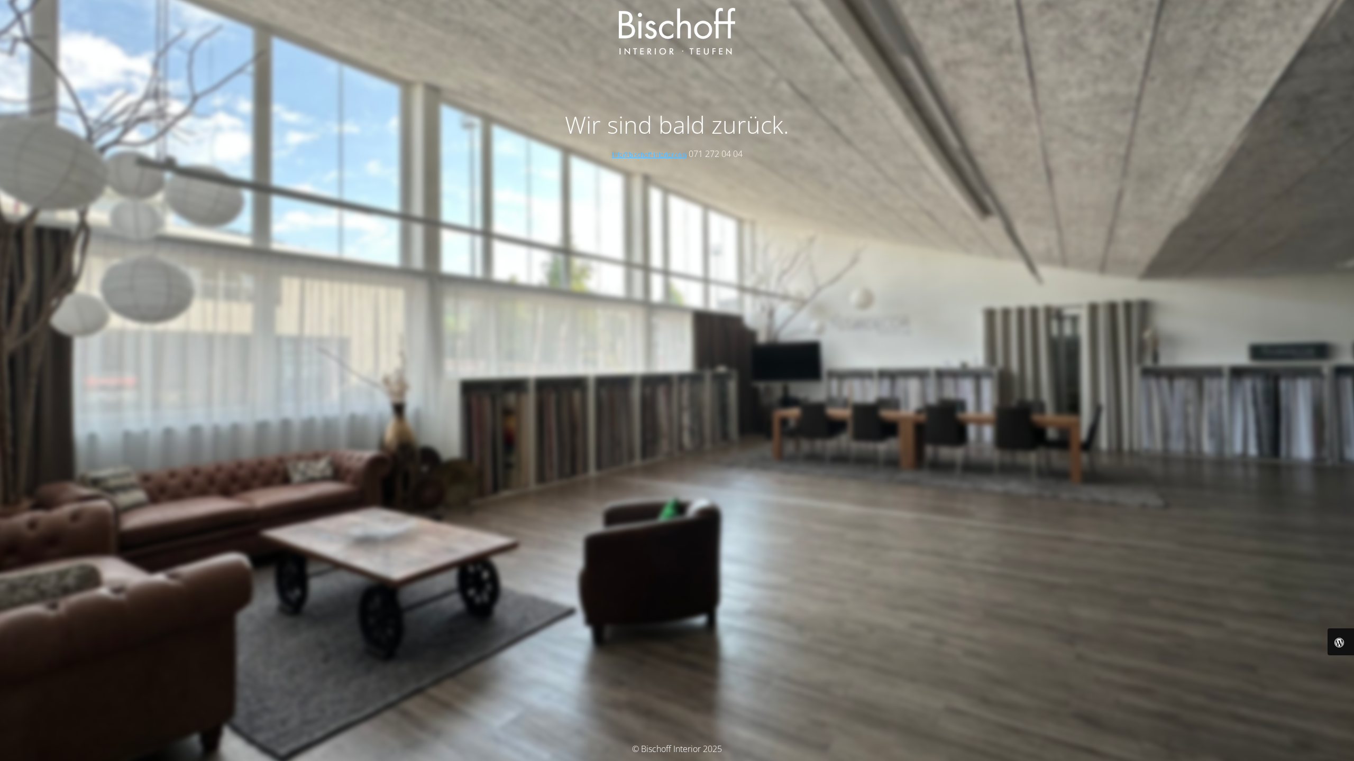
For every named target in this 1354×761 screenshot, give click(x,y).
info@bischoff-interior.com (649, 155)
